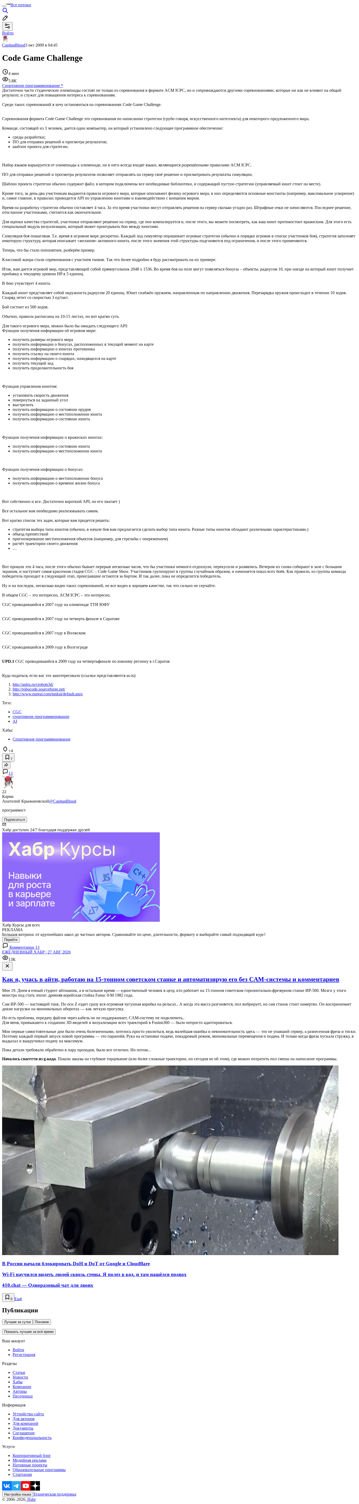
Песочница (23, 1396)
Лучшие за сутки (17, 1322)
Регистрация (24, 1354)
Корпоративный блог (32, 1455)
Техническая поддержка (54, 1494)
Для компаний (25, 1423)
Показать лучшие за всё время (29, 1332)
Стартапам (22, 1474)
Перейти (10, 940)
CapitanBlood (13, 45)
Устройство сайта (28, 1414)
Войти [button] (8, 33)
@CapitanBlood (62, 801)
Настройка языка (17, 1494)
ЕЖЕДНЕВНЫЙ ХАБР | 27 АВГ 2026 (36, 952)
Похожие (42, 1322)
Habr (31, 1499)
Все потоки (21, 5)
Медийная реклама (30, 1460)
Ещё (18, 1299)
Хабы (18, 1382)
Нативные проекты (30, 1465)
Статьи (19, 1372)
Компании (22, 1386)
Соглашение (24, 1433)
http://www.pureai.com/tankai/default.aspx (48, 694)
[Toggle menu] (4, 6)
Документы (23, 1428)
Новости (20, 1377)
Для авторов (24, 1418)
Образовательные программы (39, 1469)
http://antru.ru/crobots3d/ (33, 684)
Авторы (20, 1391)
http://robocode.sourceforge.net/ (39, 689)
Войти (18, 1350)
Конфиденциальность (32, 1437)
